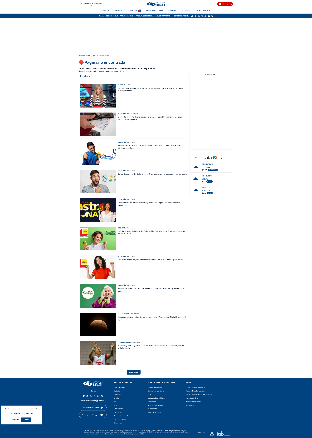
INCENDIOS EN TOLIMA (181, 16)
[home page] (156, 3)
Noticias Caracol (84, 56)
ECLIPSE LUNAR (112, 16)
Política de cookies (192, 398)
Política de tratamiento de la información (199, 394)
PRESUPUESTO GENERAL (145, 16)
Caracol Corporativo (120, 419)
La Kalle (116, 398)
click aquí (123, 71)
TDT (149, 394)
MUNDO (120, 85)
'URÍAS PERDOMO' (126, 16)
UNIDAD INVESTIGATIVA (154, 11)
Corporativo (190, 405)
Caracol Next (118, 423)
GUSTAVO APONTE (163, 16)
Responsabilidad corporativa (195, 391)
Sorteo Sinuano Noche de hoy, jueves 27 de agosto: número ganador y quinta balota (152, 174)
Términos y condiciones (193, 401)
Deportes (29, 413)
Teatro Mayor (118, 412)
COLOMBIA (118, 11)
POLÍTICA (105, 11)
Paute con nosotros (154, 412)
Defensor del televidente (156, 391)
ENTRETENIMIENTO (203, 11)
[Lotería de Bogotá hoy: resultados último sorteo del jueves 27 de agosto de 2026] (98, 267)
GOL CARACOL (132, 11)
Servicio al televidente (155, 387)
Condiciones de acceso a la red (195, 387)
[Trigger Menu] (81, 4)
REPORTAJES (186, 11)
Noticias (17, 413)
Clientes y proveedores (155, 405)
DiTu (115, 405)
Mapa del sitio (152, 409)
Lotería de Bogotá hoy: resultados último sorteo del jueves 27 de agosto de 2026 (151, 259)
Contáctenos (152, 401)
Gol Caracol (117, 394)
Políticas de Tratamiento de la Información (145, 430)
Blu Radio (117, 391)
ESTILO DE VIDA (123, 314)
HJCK (115, 401)
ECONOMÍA (172, 11)
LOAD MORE (133, 372)
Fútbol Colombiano (124, 342)
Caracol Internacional (121, 416)
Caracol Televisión (119, 387)
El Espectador (118, 409)
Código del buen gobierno (156, 398)
